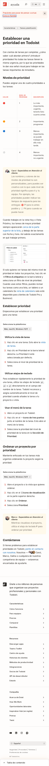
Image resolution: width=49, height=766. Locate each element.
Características (9, 28)
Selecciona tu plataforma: (14, 324)
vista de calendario (26, 291)
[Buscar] (26, 4)
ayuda (15, 4)
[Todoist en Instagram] (21, 733)
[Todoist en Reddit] (27, 733)
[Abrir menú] (44, 4)
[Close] (45, 13)
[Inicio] (5, 4)
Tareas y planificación (28, 28)
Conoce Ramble (9, 16)
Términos (31, 750)
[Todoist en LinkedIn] (16, 733)
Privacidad (23, 750)
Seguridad (13, 750)
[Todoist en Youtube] (10, 733)
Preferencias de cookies (19, 752)
